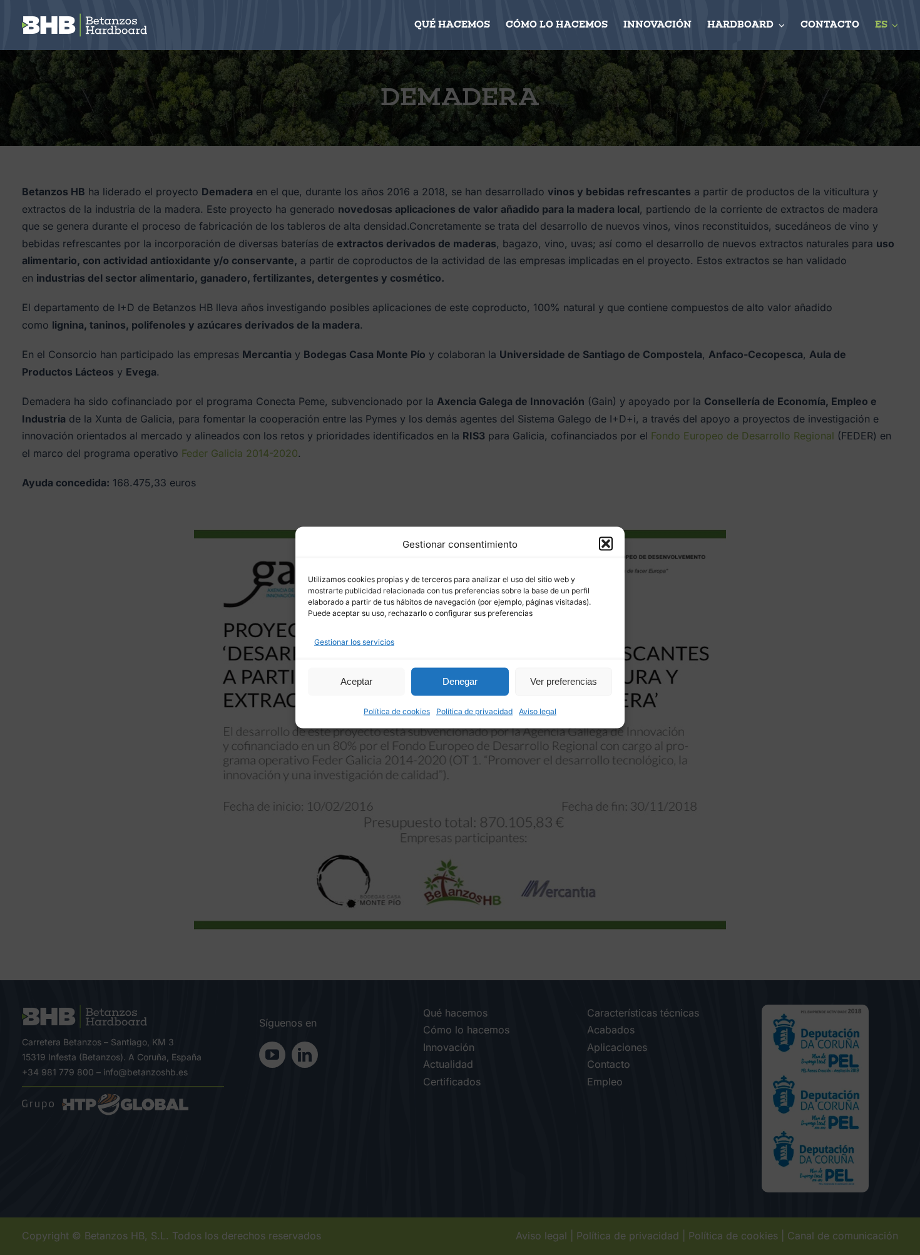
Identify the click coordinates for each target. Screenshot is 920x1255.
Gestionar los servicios (354, 642)
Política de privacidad (474, 710)
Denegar (460, 681)
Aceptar (356, 681)
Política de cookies (397, 710)
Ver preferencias (563, 681)
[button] (606, 544)
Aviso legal (537, 710)
